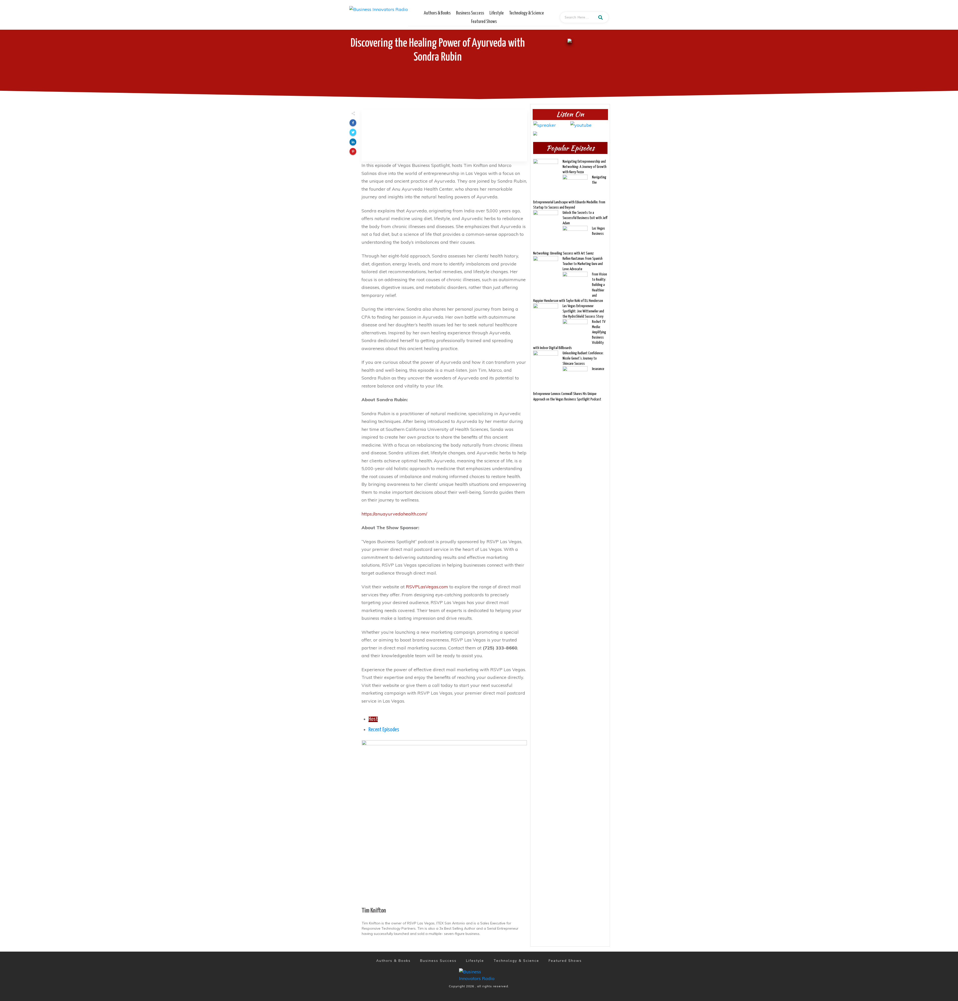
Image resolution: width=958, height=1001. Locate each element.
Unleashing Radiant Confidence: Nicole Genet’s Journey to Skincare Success (583, 358)
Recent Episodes (383, 730)
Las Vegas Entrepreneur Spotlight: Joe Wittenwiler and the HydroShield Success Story (583, 311)
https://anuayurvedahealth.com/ (394, 514)
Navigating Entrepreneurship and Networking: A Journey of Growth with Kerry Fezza (584, 167)
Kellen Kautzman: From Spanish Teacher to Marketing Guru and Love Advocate (583, 264)
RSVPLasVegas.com (427, 587)
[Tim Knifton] (444, 822)
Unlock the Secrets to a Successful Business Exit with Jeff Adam (585, 218)
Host (373, 719)
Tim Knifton (374, 911)
